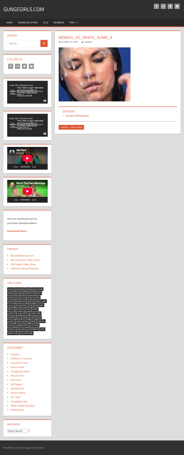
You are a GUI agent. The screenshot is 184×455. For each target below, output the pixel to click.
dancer (11, 301)
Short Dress (13, 313)
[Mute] (39, 166)
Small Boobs (22, 321)
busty (38, 293)
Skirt (33, 317)
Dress (30, 301)
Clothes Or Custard (21, 358)
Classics (15, 354)
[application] (27, 92)
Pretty (11, 309)
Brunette (29, 293)
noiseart (88, 41)
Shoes (35, 309)
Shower (11, 317)
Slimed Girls (17, 388)
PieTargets (16, 384)
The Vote (16, 397)
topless (11, 329)
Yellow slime (27, 333)
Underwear (33, 329)
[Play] (10, 166)
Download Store (28, 22)
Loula (11, 305)
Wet (42, 329)
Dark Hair (21, 301)
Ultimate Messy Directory (25, 268)
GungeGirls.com (23, 9)
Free (72, 22)
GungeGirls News (20, 371)
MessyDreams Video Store (25, 260)
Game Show (17, 367)
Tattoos (35, 325)
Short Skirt (35, 313)
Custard (36, 297)
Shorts (24, 313)
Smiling (41, 321)
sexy (28, 309)
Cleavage (25, 297)
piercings (39, 305)
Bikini (28, 289)
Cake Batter (13, 297)
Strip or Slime (18, 392)
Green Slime (40, 301)
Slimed (11, 321)
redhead (20, 309)
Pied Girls (16, 380)
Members (58, 22)
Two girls (21, 329)
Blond (11, 293)
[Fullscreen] (43, 166)
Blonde (19, 293)
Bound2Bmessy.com (22, 255)
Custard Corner (19, 362)
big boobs (19, 289)
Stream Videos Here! (77, 115)
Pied (31, 305)
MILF (17, 305)
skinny (26, 317)
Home (9, 22)
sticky (11, 325)
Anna (10, 289)
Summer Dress (22, 325)
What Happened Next (23, 405)
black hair (38, 289)
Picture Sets (17, 375)
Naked (24, 305)
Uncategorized (19, 401)
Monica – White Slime (72, 128)
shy (19, 317)
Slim (39, 317)
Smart (33, 321)
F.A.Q (45, 22)
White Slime (13, 333)
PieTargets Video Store (23, 264)
